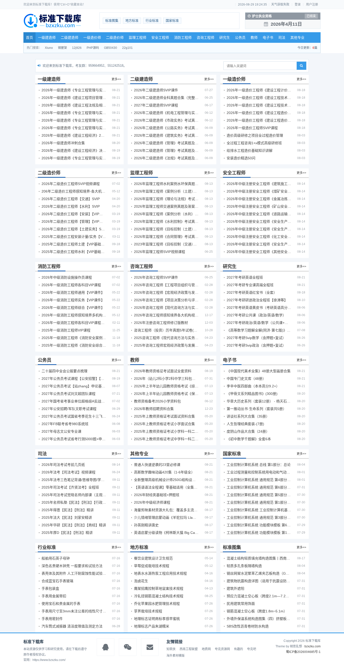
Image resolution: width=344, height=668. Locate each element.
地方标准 (132, 20)
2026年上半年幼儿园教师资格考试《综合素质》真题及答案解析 (166, 386)
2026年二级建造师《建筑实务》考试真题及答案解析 (166, 135)
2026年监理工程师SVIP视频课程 (159, 252)
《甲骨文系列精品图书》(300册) (252, 394)
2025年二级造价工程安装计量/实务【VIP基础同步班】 (74, 237)
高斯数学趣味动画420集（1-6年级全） (164, 472)
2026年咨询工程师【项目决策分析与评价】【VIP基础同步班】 (166, 300)
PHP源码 (93, 48)
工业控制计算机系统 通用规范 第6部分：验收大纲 (259, 487)
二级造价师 (115, 37)
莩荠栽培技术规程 (148, 611)
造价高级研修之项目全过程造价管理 (255, 135)
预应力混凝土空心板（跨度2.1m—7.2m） (259, 596)
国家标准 (172, 20)
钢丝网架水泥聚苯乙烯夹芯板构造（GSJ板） (259, 573)
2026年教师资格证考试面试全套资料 (162, 371)
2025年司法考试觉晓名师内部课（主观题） (74, 495)
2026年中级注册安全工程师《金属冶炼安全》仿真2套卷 (259, 199)
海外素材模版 (175, 655)
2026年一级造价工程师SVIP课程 (252, 128)
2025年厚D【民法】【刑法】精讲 (67, 533)
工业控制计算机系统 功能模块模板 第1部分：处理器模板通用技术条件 (259, 533)
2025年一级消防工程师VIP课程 (66, 330)
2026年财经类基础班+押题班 (156, 495)
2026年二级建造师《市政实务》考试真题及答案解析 (166, 120)
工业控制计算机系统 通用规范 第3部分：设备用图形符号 (259, 517)
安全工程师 (160, 37)
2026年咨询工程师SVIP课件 (156, 277)
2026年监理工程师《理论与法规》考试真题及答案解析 (166, 199)
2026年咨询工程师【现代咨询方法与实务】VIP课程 (166, 308)
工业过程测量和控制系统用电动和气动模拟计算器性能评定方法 (259, 472)
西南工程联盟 (189, 649)
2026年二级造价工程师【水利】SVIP (71, 206)
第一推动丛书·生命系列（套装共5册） (256, 409)
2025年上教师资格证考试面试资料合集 (164, 416)
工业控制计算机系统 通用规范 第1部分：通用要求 (259, 502)
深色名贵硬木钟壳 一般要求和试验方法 (72, 566)
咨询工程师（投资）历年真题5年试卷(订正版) (166, 330)
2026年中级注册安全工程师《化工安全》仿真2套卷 (259, 237)
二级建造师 (69, 37)
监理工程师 (137, 37)
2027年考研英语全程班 (245, 277)
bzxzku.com (312, 646)
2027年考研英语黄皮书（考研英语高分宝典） (259, 308)
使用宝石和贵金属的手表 (61, 604)
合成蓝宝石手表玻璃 (57, 581)
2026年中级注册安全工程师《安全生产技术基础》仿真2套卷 (259, 229)
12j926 (77, 48)
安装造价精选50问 (241, 158)
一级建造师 (47, 37)
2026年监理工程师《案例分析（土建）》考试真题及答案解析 (166, 191)
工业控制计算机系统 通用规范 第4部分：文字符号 (259, 480)
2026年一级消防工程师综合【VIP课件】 (73, 308)
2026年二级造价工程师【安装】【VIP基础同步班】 (74, 214)
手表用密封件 (52, 619)
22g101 (127, 48)
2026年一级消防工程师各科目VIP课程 (71, 285)
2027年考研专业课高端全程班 (250, 285)
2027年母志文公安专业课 (61, 431)
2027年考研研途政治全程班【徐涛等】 (257, 300)
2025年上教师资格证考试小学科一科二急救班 (166, 431)
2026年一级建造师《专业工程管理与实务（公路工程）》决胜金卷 (74, 158)
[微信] (127, 647)
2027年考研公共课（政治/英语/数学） (256, 315)
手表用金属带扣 (54, 596)
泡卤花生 (141, 581)
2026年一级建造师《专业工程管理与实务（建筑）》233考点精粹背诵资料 (74, 90)
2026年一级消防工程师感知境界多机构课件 (74, 315)
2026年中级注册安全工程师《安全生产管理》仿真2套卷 (259, 221)
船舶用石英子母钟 (56, 558)
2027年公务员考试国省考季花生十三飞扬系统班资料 (74, 416)
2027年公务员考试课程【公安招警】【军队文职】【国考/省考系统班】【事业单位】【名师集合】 (74, 379)
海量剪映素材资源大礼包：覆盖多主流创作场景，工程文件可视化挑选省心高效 (166, 510)
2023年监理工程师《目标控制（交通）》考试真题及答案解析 (166, 244)
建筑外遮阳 (235, 588)
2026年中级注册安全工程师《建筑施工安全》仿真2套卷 (259, 184)
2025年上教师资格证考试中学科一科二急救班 (166, 439)
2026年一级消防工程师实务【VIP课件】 (73, 300)
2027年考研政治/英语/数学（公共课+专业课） (259, 323)
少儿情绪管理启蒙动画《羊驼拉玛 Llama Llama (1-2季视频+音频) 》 (166, 517)
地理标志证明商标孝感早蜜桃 (157, 619)
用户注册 (312, 4)
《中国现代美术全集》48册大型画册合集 (259, 371)
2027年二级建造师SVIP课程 (156, 105)
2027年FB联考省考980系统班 (65, 424)
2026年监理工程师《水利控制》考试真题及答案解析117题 (166, 221)
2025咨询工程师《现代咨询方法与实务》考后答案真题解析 (166, 338)
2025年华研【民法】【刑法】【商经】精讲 (74, 525)
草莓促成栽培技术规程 (151, 566)
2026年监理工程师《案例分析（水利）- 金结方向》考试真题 (166, 214)
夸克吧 (251, 649)
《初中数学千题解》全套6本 (249, 439)
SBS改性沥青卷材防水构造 (248, 626)
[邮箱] (150, 647)
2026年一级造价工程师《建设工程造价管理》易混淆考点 (259, 120)
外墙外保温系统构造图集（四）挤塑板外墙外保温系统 (259, 619)
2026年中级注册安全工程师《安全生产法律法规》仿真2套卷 (259, 244)
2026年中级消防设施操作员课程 (67, 277)
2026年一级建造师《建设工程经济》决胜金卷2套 (74, 151)
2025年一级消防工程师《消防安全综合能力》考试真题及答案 (74, 345)
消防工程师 (183, 37)
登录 (298, 4)
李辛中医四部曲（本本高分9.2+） (253, 386)
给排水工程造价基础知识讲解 (249, 151)
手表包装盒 (50, 588)
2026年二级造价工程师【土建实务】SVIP (74, 229)
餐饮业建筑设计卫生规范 (153, 558)
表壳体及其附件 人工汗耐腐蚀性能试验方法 (74, 573)
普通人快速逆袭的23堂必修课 (157, 465)
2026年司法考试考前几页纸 (63, 465)
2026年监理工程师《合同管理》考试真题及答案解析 (166, 237)
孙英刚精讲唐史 (146, 525)
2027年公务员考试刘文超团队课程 (68, 394)
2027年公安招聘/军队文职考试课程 (69, 409)
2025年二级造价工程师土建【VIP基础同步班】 (74, 244)
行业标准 (152, 20)
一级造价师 (92, 37)
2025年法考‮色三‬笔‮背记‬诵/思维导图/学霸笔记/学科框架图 (74, 480)
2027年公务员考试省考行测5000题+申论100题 (74, 439)
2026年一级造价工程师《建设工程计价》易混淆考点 (259, 90)
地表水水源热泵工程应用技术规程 (160, 573)
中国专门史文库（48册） (246, 379)
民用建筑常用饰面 (241, 604)
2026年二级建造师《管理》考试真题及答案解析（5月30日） (166, 143)
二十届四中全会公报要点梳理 (64, 371)
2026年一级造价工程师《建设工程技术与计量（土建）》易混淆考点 (259, 98)
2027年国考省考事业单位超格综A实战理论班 (74, 401)
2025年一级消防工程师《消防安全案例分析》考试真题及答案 (74, 338)
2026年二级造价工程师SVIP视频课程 (71, 184)
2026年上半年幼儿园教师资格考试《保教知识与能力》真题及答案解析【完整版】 (166, 394)
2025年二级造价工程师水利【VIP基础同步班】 (74, 252)
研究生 (224, 37)
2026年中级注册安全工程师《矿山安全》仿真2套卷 (259, 206)
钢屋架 (62, 48)
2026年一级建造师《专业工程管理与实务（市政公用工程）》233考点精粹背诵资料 (74, 128)
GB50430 (110, 48)
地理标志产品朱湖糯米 (151, 626)
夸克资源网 (222, 649)
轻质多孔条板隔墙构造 (244, 566)
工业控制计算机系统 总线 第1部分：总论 (259, 465)
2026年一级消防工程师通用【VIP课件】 (73, 292)
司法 (281, 37)
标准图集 (111, 20)
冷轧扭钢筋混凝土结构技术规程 (158, 596)
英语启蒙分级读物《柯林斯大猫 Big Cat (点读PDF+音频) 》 (166, 533)
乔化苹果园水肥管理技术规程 (157, 604)
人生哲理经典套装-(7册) (245, 424)
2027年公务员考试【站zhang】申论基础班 (74, 386)
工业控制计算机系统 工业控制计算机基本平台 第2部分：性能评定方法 (259, 510)
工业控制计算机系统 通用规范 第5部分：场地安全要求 (259, 495)
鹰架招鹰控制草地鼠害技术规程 (158, 588)
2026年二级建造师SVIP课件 (156, 90)
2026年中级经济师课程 (152, 502)
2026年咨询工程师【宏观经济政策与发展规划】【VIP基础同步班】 (166, 292)
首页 (29, 37)
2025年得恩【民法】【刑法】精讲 (68, 510)
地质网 (206, 649)
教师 (254, 37)
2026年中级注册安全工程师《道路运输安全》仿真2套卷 (259, 214)
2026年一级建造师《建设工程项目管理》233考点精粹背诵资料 (74, 98)
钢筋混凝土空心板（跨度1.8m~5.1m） (257, 611)
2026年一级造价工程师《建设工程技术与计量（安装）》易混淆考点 (259, 105)
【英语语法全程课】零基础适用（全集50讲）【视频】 (166, 487)
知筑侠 (171, 649)
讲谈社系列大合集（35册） (248, 416)
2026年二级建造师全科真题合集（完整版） (166, 98)
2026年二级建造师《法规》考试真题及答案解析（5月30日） (166, 158)
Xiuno (49, 48)
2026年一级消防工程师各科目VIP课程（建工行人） (74, 323)
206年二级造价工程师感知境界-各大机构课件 (74, 191)
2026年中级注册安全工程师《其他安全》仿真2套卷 (259, 252)
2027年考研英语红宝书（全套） (252, 292)
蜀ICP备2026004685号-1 (303, 652)
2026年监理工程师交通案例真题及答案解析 (166, 206)
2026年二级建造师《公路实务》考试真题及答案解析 (166, 128)
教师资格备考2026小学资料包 (157, 401)
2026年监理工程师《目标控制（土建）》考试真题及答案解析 (166, 229)
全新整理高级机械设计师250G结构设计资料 (166, 480)
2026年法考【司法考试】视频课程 (68, 472)
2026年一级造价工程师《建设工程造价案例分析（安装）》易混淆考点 (259, 113)
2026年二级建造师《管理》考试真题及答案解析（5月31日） (166, 151)
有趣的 (238, 649)
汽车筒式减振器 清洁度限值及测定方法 (72, 626)
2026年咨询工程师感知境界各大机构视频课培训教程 (166, 315)
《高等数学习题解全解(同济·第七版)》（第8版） (259, 330)
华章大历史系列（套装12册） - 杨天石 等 (259, 401)
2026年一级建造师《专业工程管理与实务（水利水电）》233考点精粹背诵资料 (74, 120)
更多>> (116, 79)
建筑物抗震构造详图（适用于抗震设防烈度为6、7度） (259, 581)
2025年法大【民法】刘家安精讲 (67, 517)
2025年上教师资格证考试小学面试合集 (164, 424)
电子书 (268, 37)
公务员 (240, 37)
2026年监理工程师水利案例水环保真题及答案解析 (166, 184)
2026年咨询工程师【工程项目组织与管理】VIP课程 (166, 285)
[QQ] (105, 647)
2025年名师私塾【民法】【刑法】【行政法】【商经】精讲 (74, 502)
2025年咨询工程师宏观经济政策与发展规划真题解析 (166, 345)
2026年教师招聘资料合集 (154, 409)
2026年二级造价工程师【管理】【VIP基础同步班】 (74, 221)
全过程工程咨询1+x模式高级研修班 (254, 143)
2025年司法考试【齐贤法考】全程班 (70, 487)
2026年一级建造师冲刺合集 (63, 143)
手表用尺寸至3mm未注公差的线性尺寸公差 (74, 611)
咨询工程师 (205, 37)
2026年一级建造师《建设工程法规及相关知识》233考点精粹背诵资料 (74, 105)
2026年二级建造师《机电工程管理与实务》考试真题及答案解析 (166, 113)
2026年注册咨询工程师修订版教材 (161, 323)
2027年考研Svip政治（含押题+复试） (256, 345)
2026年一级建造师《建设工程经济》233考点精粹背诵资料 (74, 135)
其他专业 (297, 37)
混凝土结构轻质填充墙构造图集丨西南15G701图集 (259, 558)
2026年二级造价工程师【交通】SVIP (71, 199)
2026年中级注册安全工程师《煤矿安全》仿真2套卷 (259, 191)
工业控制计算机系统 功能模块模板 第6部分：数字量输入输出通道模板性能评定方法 (259, 525)
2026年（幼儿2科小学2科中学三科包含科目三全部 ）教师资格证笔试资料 (166, 379)
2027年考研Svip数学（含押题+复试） (256, 338)
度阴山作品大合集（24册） (248, 431)
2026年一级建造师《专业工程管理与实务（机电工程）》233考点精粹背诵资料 (74, 113)
